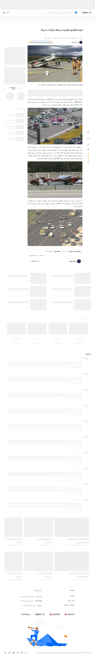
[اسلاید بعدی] (2, 99)
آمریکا (53, 102)
